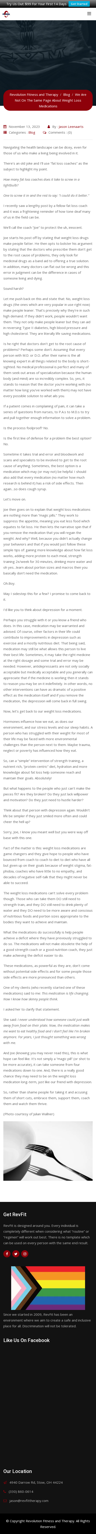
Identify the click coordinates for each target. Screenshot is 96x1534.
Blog (31, 132)
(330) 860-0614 (21, 1491)
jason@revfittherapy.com (28, 1500)
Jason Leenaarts (71, 126)
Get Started (79, 4)
